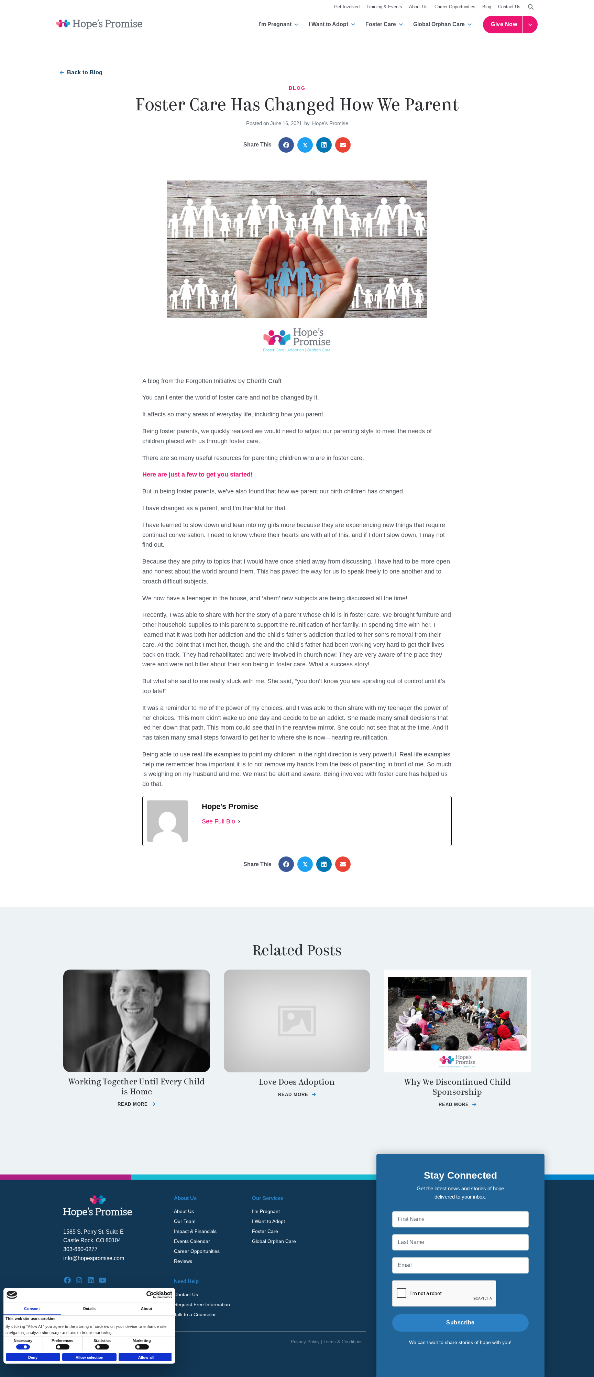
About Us (418, 6)
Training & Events (384, 6)
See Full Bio (218, 821)
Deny (32, 1357)
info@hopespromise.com (93, 1258)
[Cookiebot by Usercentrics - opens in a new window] (142, 1295)
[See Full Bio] (239, 822)
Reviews (183, 1261)
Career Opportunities (454, 6)
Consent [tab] (32, 1308)
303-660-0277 (80, 1249)
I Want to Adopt (328, 24)
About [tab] (147, 1308)
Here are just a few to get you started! (197, 474)
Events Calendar (192, 1241)
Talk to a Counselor (195, 1314)
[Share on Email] (343, 145)
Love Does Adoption (297, 1082)
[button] (531, 7)
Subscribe (460, 1322)
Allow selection (89, 1357)
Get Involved (347, 6)
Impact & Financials (195, 1231)
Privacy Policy (305, 1341)
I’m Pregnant (275, 24)
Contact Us (509, 6)
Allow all (146, 1357)
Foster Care (380, 24)
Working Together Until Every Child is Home (136, 1087)
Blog (486, 6)
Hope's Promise (330, 123)
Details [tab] (89, 1308)
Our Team (185, 1221)
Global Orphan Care (439, 24)
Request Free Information (202, 1304)
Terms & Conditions (343, 1341)
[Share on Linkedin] (324, 145)
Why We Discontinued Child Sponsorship (457, 1087)
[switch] (62, 1346)
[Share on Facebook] (286, 145)
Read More (136, 1104)
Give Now (504, 24)
